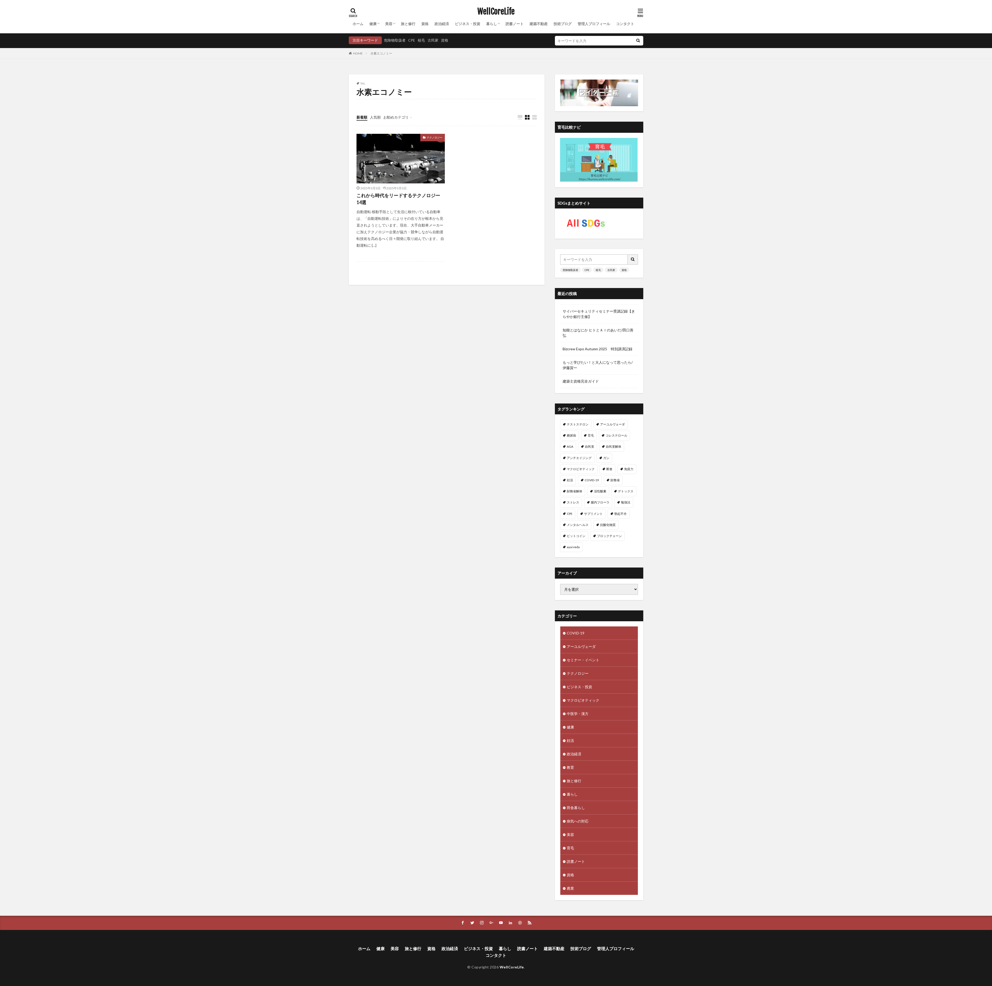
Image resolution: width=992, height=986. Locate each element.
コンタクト (625, 23)
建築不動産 (539, 23)
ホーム (358, 23)
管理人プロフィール (594, 23)
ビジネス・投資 (467, 23)
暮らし (491, 23)
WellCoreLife (496, 11)
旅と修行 (408, 23)
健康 (373, 23)
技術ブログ (563, 23)
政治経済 (442, 23)
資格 (425, 23)
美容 (388, 23)
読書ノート (515, 23)
